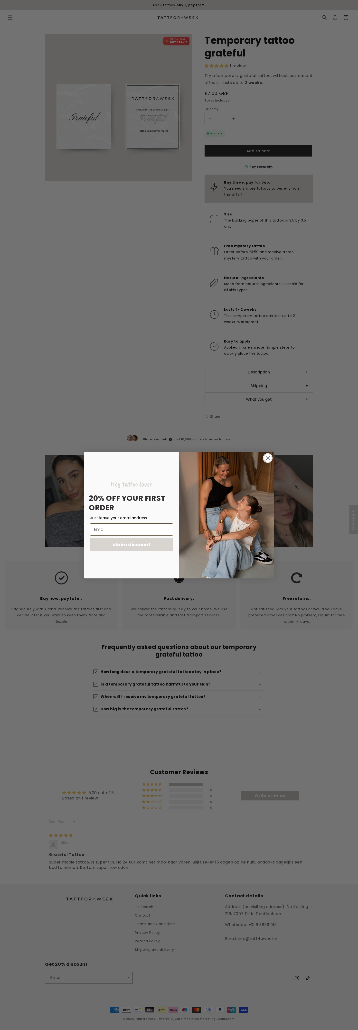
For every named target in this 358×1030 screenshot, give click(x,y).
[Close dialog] (268, 458)
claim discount (132, 544)
